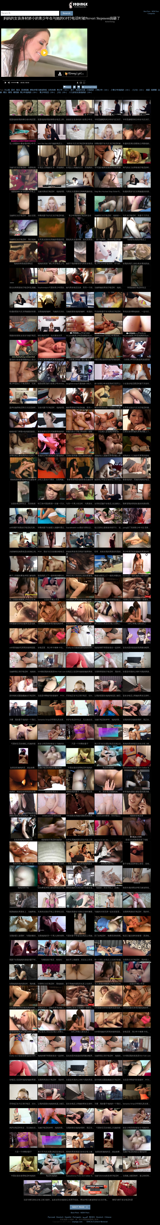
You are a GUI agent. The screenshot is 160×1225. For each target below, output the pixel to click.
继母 (10, 92)
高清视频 (25, 90)
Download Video (90, 87)
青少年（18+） (63, 90)
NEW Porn (155, 11)
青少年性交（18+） (48, 92)
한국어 (92, 1217)
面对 (13, 90)
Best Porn (147, 11)
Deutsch (59, 1217)
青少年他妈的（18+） (29, 92)
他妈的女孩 (80, 90)
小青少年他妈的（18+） (121, 90)
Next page (78, 1207)
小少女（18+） (138, 90)
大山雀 (7, 90)
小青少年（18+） (102, 90)
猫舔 (148, 90)
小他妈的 (90, 90)
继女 (5, 92)
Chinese (108, 1217)
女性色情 (52, 90)
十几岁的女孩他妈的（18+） (81, 92)
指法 (18, 90)
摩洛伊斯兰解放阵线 (38, 90)
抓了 (72, 90)
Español (68, 1217)
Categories (151, 13)
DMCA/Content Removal (97, 1222)
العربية (85, 1217)
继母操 (16, 92)
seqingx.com (77, 1222)
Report (68, 87)
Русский (51, 1217)
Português (77, 1217)
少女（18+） (62, 92)
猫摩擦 (154, 90)
